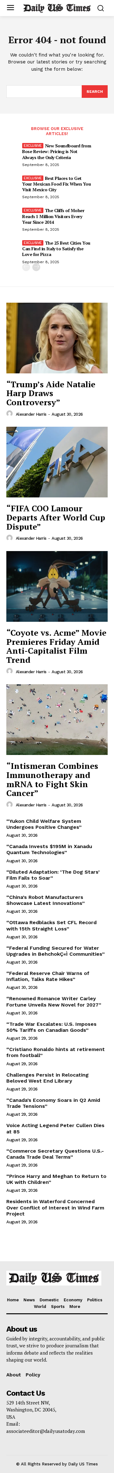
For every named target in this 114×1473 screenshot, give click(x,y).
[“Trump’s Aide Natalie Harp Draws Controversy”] (57, 338)
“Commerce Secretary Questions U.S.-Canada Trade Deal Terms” (55, 1154)
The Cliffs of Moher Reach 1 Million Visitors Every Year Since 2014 (53, 216)
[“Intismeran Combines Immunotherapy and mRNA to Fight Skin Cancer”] (57, 719)
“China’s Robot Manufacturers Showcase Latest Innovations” (45, 900)
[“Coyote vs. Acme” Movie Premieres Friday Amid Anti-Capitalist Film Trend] (57, 586)
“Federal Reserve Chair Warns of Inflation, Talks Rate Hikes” (47, 976)
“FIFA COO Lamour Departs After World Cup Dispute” (55, 517)
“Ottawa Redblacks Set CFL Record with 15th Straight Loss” (51, 925)
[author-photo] (10, 413)
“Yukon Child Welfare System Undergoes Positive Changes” (44, 824)
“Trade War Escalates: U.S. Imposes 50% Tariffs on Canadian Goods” (51, 1027)
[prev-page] (26, 267)
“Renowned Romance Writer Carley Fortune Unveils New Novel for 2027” (53, 1001)
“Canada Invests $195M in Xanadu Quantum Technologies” (49, 849)
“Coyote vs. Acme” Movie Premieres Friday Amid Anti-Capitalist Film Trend (56, 646)
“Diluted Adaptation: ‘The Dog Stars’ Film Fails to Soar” (53, 875)
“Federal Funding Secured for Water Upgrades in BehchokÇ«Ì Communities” (55, 951)
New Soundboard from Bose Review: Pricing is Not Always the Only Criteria (56, 151)
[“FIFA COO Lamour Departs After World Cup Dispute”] (57, 462)
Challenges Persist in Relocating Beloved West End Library (47, 1078)
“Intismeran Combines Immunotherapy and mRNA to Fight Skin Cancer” (52, 779)
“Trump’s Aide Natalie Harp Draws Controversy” (50, 393)
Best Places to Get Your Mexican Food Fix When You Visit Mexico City (56, 184)
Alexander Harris (31, 414)
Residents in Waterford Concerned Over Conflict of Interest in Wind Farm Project (55, 1207)
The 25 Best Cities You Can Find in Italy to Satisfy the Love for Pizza (56, 248)
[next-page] (36, 267)
